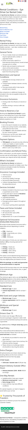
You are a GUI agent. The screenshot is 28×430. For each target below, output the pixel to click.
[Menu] (2, 4)
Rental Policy (3, 28)
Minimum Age (4, 33)
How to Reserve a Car (6, 29)
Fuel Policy (3, 35)
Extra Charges (4, 37)
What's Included (4, 31)
